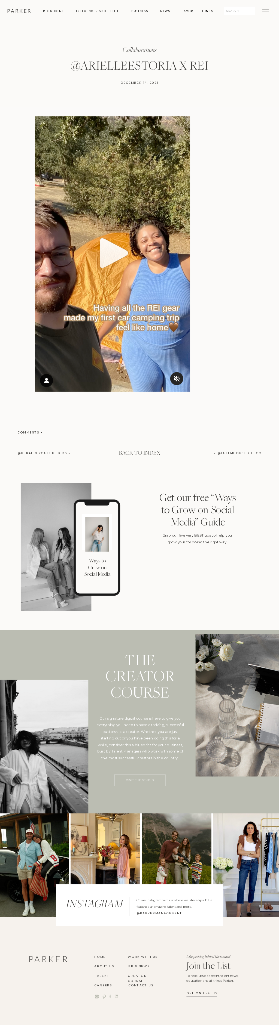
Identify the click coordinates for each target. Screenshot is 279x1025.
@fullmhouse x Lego (239, 453)
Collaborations (140, 49)
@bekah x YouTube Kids (42, 453)
